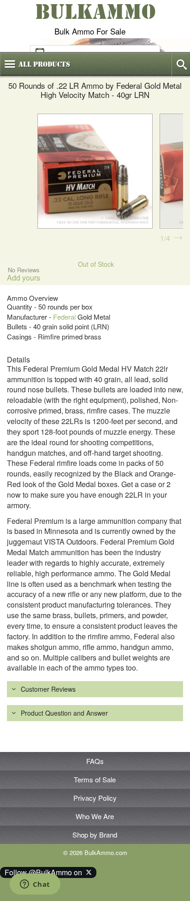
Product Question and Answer (64, 712)
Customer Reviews (48, 689)
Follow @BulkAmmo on (45, 872)
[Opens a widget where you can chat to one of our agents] (34, 884)
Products (44, 64)
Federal (64, 316)
